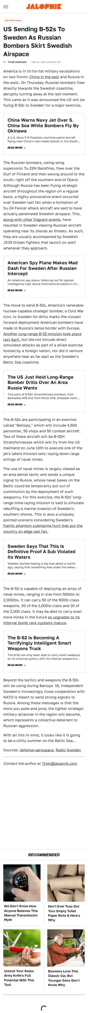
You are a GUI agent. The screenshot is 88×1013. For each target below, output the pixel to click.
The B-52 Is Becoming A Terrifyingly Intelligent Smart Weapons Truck (39, 643)
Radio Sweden (68, 750)
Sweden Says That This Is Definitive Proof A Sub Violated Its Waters (42, 552)
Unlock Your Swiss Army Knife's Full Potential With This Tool (19, 978)
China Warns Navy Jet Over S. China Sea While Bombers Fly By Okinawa (43, 125)
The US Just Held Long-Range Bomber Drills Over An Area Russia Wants (40, 382)
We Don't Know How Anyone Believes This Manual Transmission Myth (21, 913)
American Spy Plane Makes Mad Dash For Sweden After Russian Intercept (43, 268)
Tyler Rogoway (17, 62)
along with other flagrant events (32, 219)
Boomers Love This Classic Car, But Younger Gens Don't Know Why (64, 978)
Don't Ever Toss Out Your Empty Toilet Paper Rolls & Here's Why (64, 913)
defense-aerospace (37, 750)
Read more (15, 148)
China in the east (44, 77)
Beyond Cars (13, 20)
